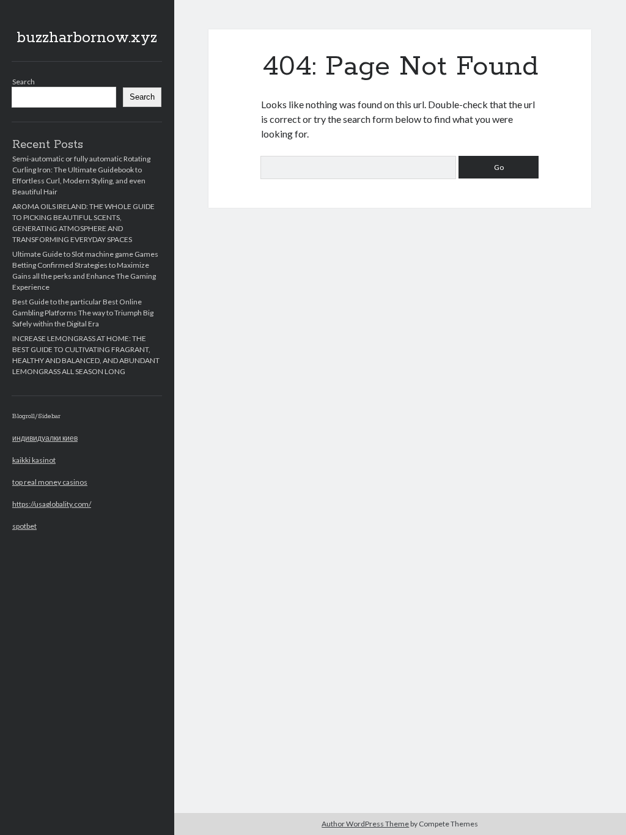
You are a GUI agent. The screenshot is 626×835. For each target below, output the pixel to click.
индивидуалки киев (45, 438)
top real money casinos (49, 482)
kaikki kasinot (34, 460)
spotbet (24, 526)
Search (23, 81)
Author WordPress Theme (365, 823)
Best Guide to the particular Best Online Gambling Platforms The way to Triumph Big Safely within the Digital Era (82, 312)
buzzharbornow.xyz (87, 38)
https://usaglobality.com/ (51, 504)
